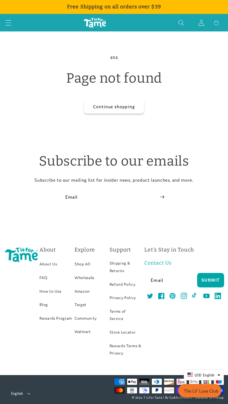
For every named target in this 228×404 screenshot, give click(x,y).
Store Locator (123, 331)
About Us (48, 263)
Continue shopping (114, 106)
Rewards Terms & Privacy (125, 349)
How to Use (50, 291)
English (17, 393)
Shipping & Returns (120, 266)
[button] (8, 22)
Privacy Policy (123, 297)
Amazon (82, 291)
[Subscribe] (162, 197)
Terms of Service (118, 315)
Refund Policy (123, 284)
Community (86, 318)
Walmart (83, 331)
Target (80, 304)
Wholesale (84, 277)
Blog (43, 304)
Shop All (82, 263)
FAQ (43, 277)
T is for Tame (152, 397)
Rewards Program (55, 318)
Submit (210, 280)
